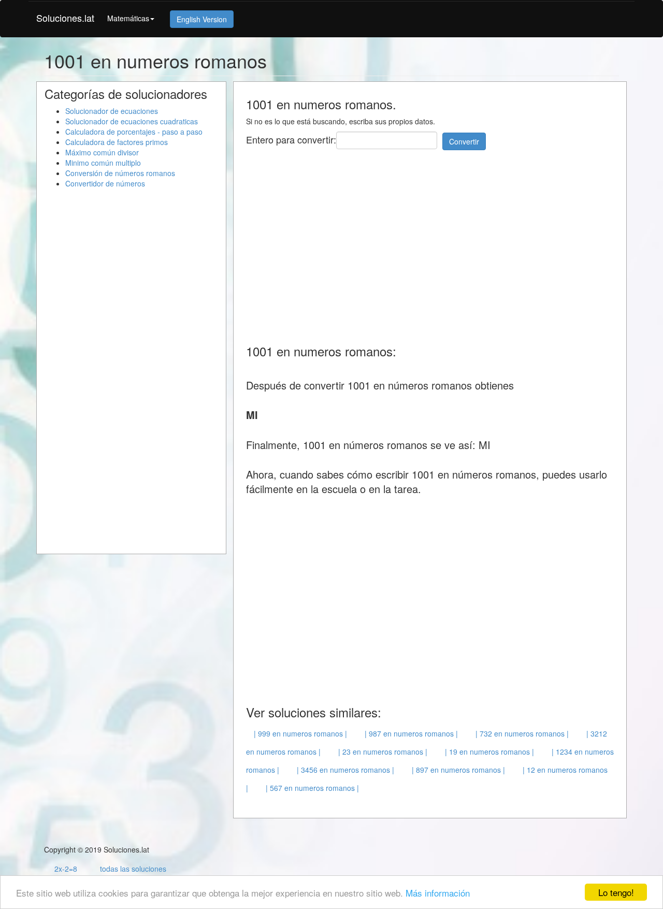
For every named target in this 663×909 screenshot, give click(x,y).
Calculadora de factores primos (116, 142)
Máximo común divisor (102, 152)
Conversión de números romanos (120, 173)
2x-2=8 (65, 868)
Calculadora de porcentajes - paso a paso (134, 131)
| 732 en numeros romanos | (522, 733)
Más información (438, 892)
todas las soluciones (133, 868)
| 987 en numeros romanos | (411, 733)
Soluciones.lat (65, 17)
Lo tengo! (616, 892)
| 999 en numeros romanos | (300, 733)
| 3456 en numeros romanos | (345, 769)
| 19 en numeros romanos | (489, 751)
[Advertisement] (434, 240)
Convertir (464, 141)
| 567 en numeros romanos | (312, 788)
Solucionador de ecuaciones (111, 111)
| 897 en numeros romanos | (458, 769)
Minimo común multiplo (103, 162)
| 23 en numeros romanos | (382, 751)
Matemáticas (128, 18)
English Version (202, 19)
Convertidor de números (105, 183)
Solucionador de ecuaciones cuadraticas (131, 121)
